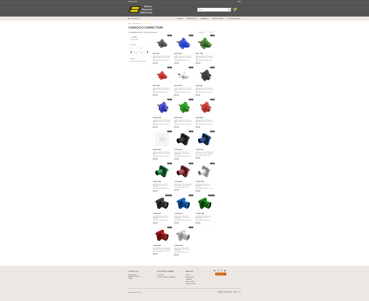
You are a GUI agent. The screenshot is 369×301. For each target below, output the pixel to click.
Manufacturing (192, 18)
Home (129, 23)
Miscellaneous (136, 23)
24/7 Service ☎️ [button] (220, 274)
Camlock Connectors (147, 23)
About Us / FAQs (218, 18)
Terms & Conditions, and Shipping (166, 277)
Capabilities (204, 18)
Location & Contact (234, 18)
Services (179, 18)
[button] (210, 32)
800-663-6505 (132, 1)
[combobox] (214, 10)
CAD (239, 1)
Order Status (160, 274)
